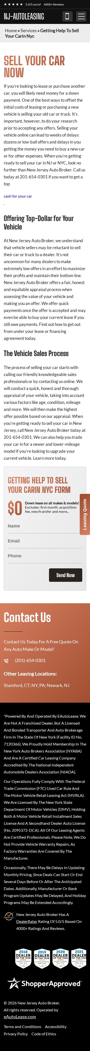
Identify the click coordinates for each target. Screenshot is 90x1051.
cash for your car (18, 196)
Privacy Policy (16, 1033)
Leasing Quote (84, 514)
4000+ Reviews (54, 4)
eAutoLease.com (20, 1016)
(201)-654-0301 (67, 16)
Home (11, 30)
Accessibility (55, 1026)
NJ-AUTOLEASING (24, 16)
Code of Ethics (44, 1033)
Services (28, 30)
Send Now (65, 575)
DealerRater (26, 921)
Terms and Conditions (22, 1026)
